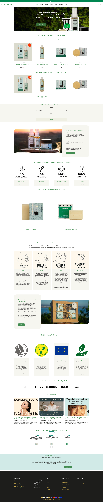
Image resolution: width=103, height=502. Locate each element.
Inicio (47, 480)
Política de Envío (64, 485)
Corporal (48, 485)
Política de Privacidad (65, 480)
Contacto (48, 489)
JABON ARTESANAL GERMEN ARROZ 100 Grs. (32, 229)
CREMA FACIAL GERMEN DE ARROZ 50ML (61, 64)
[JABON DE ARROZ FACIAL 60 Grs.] (80, 52)
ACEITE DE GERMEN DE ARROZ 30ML (23, 64)
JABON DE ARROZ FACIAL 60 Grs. (80, 64)
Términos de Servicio (65, 489)
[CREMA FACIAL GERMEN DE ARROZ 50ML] (61, 52)
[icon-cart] (100, 4)
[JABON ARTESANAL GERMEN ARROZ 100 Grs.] (32, 212)
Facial (47, 484)
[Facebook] (49, 473)
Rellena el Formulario (20, 487)
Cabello (48, 482)
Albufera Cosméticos (49, 499)
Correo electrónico (36, 467)
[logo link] (26, 387)
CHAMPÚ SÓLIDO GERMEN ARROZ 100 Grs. (70, 229)
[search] (96, 4)
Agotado (51, 119)
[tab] (48, 30)
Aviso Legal (64, 487)
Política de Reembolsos (66, 484)
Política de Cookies (65, 482)
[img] (51, 431)
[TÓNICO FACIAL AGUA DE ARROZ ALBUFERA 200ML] (42, 52)
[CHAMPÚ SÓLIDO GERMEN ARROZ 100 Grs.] (70, 212)
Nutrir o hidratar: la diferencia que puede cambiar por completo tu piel (50, 418)
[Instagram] (51, 473)
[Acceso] (98, 4)
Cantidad (51, 113)
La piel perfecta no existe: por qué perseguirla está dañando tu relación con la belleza (25, 418)
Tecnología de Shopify (56, 499)
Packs (48, 487)
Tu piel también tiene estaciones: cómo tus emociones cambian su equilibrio (76, 418)
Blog (47, 490)
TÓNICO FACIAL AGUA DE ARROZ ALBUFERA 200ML (42, 65)
